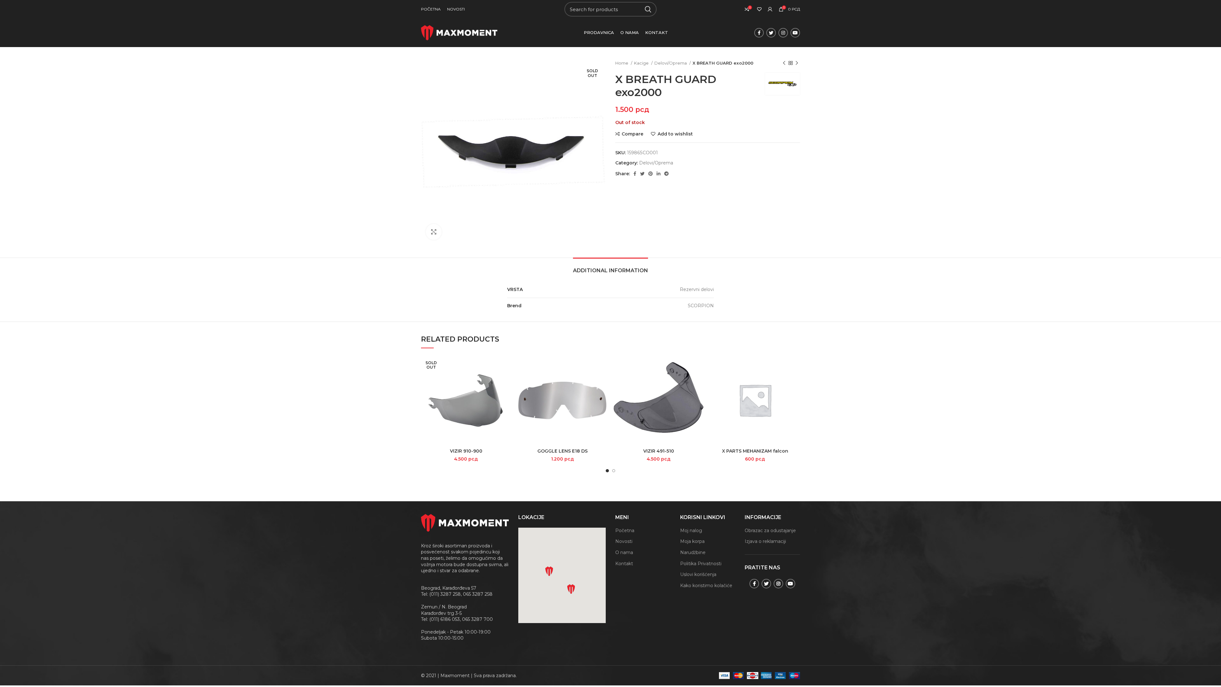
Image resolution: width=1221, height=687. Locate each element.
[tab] (610, 267)
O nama (624, 552)
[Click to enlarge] (434, 232)
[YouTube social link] (795, 33)
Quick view (506, 379)
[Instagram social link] (783, 33)
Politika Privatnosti (700, 563)
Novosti (623, 541)
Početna (624, 530)
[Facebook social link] (759, 33)
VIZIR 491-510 (658, 451)
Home (622, 63)
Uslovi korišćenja (698, 574)
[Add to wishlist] (506, 394)
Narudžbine (693, 552)
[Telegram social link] (666, 174)
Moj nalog (691, 530)
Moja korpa (692, 541)
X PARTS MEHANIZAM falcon (755, 451)
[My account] (770, 9)
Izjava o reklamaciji (765, 541)
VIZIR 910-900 (466, 451)
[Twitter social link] (771, 33)
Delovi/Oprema (671, 63)
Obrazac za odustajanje (770, 530)
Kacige (642, 63)
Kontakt (624, 563)
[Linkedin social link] (658, 174)
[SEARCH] (648, 9)
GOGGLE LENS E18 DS (562, 451)
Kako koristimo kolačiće (706, 585)
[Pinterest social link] (650, 174)
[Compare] (506, 365)
